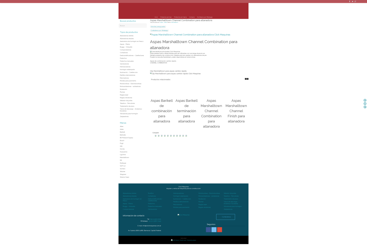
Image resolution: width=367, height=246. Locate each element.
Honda (122, 149)
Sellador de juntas (126, 100)
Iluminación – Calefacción (129, 72)
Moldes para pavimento (128, 81)
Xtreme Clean (124, 177)
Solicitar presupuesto (158, 27)
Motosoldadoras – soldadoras (130, 86)
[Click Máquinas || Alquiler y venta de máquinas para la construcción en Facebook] (208, 229)
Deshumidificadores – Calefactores (132, 55)
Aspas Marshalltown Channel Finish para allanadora (236, 111)
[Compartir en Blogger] (183, 136)
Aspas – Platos (125, 44)
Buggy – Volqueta (126, 47)
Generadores (124, 64)
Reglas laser (124, 95)
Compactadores (125, 50)
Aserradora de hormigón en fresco (131, 41)
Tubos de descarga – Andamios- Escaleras (231, 202)
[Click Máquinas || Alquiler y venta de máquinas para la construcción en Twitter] (214, 229)
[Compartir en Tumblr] (177, 136)
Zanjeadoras (124, 116)
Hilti (121, 146)
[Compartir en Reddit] (168, 136)
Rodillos (151, 193)
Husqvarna (123, 152)
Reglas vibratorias (126, 98)
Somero (122, 169)
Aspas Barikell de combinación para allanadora (162, 111)
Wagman (123, 174)
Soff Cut (122, 166)
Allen (121, 126)
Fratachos (123, 58)
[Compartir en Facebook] (155, 136)
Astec (122, 129)
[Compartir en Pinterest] (162, 136)
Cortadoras (124, 52)
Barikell (122, 132)
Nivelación (123, 89)
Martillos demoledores (127, 75)
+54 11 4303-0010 (155, 219)
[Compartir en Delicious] (186, 136)
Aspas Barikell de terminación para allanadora (186, 111)
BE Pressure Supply (126, 138)
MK (121, 160)
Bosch (122, 140)
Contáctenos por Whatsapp (159, 30)
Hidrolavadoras (125, 67)
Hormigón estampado (127, 69)
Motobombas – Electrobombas (130, 84)
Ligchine (123, 154)
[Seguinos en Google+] (355, 1)
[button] (247, 79)
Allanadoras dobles (126, 36)
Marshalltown (174, 22)
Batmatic (123, 135)
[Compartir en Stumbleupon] (171, 136)
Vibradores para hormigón (129, 114)
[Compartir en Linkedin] (180, 136)
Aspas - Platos (163, 22)
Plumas (122, 92)
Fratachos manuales (127, 61)
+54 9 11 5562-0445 (154, 221)
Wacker (122, 171)
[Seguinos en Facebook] (349, 1)
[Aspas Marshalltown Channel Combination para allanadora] (190, 34)
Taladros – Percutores (127, 103)
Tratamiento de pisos (127, 106)
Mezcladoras (124, 78)
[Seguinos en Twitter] (352, 1)
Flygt (121, 143)
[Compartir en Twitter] (159, 136)
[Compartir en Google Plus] (165, 136)
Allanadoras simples (127, 38)
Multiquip (123, 163)
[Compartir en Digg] (174, 136)
